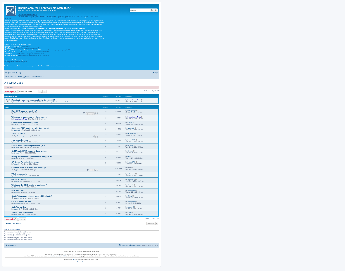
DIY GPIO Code (13, 82)
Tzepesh (16, 164)
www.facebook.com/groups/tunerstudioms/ (30, 54)
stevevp (16, 153)
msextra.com (25, 46)
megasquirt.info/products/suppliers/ (15, 62)
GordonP (130, 185)
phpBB (74, 259)
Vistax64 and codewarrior (22, 213)
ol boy (15, 113)
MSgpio (65, 17)
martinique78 (17, 203)
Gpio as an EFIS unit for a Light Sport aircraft (30, 128)
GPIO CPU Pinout (18, 180)
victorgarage (131, 111)
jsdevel (15, 124)
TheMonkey (20, 136)
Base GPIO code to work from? (24, 111)
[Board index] (11, 10)
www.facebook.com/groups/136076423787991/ (33, 55)
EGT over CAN (17, 191)
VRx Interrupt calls (19, 174)
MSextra (7, 19)
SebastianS (17, 176)
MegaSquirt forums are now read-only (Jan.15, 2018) (33, 100)
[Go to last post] (142, 100)
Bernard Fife (131, 140)
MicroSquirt (56, 17)
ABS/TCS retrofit (18, 134)
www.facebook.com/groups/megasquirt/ (26, 48)
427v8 (15, 187)
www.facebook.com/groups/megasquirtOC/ (56, 50)
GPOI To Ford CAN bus (21, 202)
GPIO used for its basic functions (25, 162)
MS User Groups (92, 17)
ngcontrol (16, 209)
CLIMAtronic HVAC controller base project (28, 151)
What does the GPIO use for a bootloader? (29, 185)
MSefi (48, 17)
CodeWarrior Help (18, 207)
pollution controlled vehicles (58, 256)
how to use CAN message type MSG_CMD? (29, 146)
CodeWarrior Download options (24, 123)
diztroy (18, 198)
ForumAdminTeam (20, 102)
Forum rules (9, 87)
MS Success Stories (77, 17)
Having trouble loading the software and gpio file (31, 157)
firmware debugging (19, 140)
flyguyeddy (17, 130)
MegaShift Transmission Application (60, 102)
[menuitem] (18, 72)
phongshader (131, 133)
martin (15, 192)
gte (14, 158)
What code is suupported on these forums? (29, 117)
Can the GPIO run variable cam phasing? (28, 168)
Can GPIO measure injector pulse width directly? (31, 196)
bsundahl (16, 142)
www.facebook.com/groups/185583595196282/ (33, 52)
